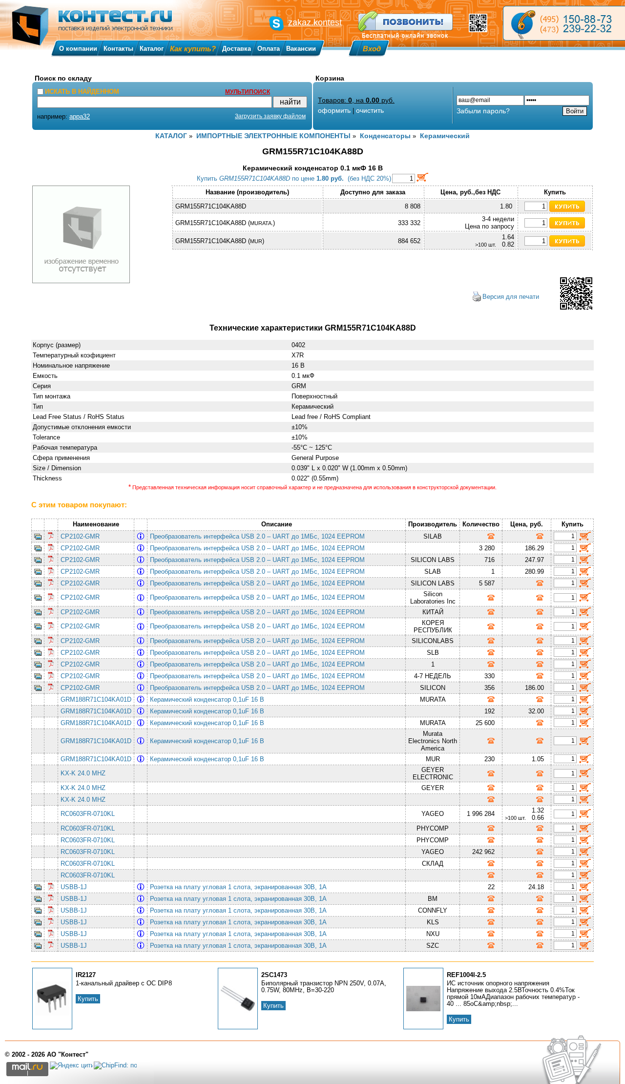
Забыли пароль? (483, 111)
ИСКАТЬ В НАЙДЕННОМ (82, 91)
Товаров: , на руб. (356, 100)
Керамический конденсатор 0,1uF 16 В (209, 699)
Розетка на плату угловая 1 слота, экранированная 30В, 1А (240, 887)
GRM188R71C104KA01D (96, 699)
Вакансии (301, 48)
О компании (78, 48)
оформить (334, 110)
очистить (370, 110)
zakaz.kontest (315, 22)
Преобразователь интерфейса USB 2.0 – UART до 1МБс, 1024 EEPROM (259, 536)
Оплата (268, 48)
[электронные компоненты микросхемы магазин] (564, 23)
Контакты (118, 48)
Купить (88, 998)
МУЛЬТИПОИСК (247, 91)
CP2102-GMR (80, 536)
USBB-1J (74, 887)
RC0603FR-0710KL (88, 813)
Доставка (236, 48)
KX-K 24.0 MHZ (83, 773)
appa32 (79, 116)
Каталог (152, 48)
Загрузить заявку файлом (270, 116)
